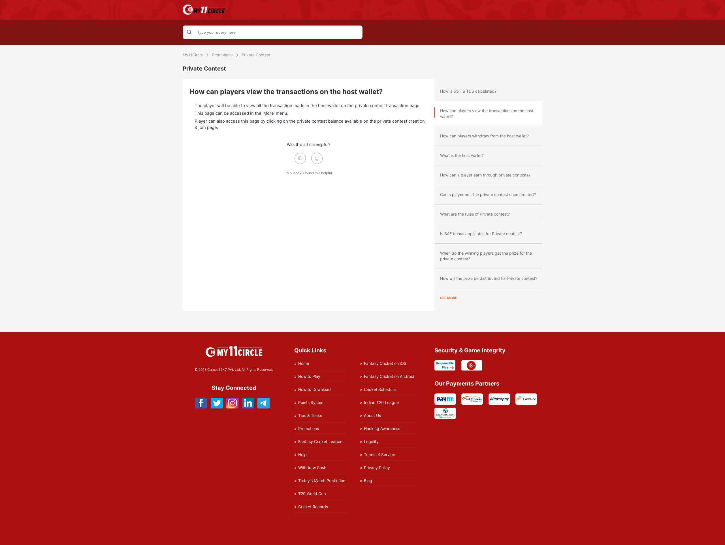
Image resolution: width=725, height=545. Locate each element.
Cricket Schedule (380, 389)
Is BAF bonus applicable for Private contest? (481, 233)
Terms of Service (379, 454)
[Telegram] (263, 407)
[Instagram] (232, 407)
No (317, 158)
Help (302, 454)
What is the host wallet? (462, 155)
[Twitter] (216, 407)
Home (303, 363)
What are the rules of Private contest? (475, 214)
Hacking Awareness (382, 428)
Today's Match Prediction (321, 480)
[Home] (204, 13)
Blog (368, 480)
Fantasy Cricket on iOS (385, 363)
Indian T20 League (381, 402)
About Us (372, 415)
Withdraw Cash (312, 467)
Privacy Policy (377, 467)
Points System (311, 402)
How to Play (309, 376)
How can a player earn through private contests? (485, 175)
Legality (371, 441)
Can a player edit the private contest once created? (488, 194)
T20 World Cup (312, 493)
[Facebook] (201, 407)
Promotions (222, 54)
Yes (300, 158)
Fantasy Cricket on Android (389, 376)
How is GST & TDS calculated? (468, 91)
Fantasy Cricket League (320, 441)
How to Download (314, 389)
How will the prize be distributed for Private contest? (488, 278)
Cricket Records (313, 506)
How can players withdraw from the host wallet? (484, 135)
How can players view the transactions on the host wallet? (486, 113)
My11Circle (193, 54)
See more (448, 298)
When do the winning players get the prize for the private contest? (486, 256)
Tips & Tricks (310, 415)
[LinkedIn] (248, 407)
